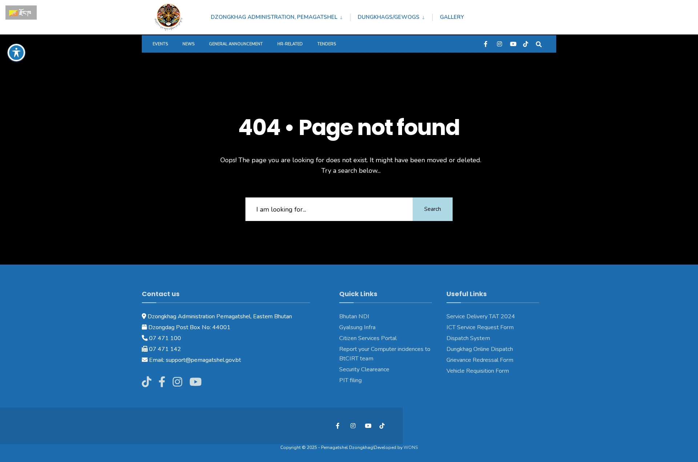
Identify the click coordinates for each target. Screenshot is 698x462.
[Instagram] (499, 43)
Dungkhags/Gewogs (389, 17)
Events (160, 44)
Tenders (326, 44)
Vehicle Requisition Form (477, 371)
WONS (411, 447)
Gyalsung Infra (357, 327)
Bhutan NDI (354, 316)
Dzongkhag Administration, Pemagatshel (274, 17)
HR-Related (290, 44)
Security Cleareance (364, 369)
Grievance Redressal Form (479, 360)
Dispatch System (468, 338)
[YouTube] (512, 43)
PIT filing (350, 380)
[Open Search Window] (538, 43)
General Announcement (236, 44)
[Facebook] (486, 43)
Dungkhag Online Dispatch (479, 349)
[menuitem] (280, 16)
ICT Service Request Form (480, 327)
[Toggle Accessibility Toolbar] (16, 52)
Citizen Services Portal (368, 338)
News (188, 44)
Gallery (452, 17)
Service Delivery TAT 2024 (480, 316)
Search (432, 209)
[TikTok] (525, 43)
